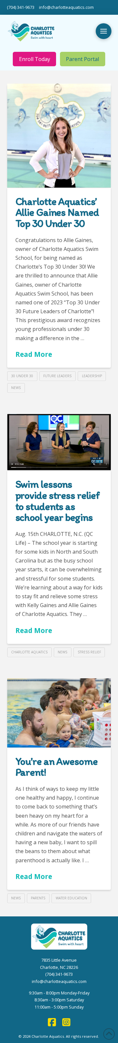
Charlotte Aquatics (29, 652)
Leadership (92, 376)
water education (71, 898)
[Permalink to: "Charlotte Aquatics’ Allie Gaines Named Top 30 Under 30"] (59, 136)
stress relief (89, 652)
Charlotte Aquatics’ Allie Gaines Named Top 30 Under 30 (57, 212)
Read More (33, 354)
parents (38, 898)
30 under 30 (22, 376)
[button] (103, 31)
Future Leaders (57, 376)
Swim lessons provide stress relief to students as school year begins (57, 500)
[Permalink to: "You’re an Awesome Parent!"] (59, 712)
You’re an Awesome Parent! (56, 767)
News (16, 387)
